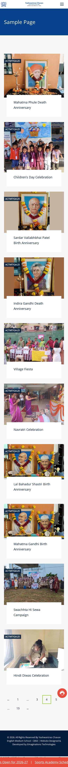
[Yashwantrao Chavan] (34, 4)
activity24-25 (12, 61)
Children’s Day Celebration (33, 177)
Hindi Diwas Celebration (31, 675)
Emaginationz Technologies (41, 744)
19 (18, 708)
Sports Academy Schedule (44, 762)
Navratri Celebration (28, 429)
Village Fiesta (23, 369)
